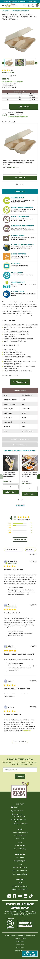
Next (36, 63)
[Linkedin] (25, 896)
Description (20, 191)
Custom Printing (20, 849)
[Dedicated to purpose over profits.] (25, 924)
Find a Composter (20, 871)
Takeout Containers (20, 832)
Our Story (20, 857)
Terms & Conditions (20, 938)
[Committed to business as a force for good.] (10, 924)
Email (16, 807)
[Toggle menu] (2, 5)
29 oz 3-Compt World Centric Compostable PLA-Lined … (29, 474)
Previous (3, 63)
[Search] (24, 5)
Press (20, 864)
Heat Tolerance (20, 445)
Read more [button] (27, 730)
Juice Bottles (20, 845)
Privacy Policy (20, 941)
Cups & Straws (20, 835)
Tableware (20, 839)
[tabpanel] (20, 152)
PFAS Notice (20, 947)
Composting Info (20, 861)
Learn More (32, 1)
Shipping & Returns (20, 439)
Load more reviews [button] (20, 741)
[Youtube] (20, 896)
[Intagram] (9, 896)
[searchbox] (13, 549)
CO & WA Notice (20, 950)
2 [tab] (20, 184)
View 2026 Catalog (20, 874)
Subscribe (20, 777)
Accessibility (20, 944)
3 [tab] (23, 184)
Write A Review (20, 539)
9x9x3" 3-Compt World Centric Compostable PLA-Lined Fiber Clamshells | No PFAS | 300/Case (19, 162)
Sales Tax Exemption (20, 889)
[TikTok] (31, 896)
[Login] (33, 5)
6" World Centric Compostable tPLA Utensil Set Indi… (9, 474)
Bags (20, 842)
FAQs (20, 883)
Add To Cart (20, 178)
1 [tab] (17, 184)
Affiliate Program (20, 867)
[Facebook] (15, 896)
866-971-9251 (18, 811)
